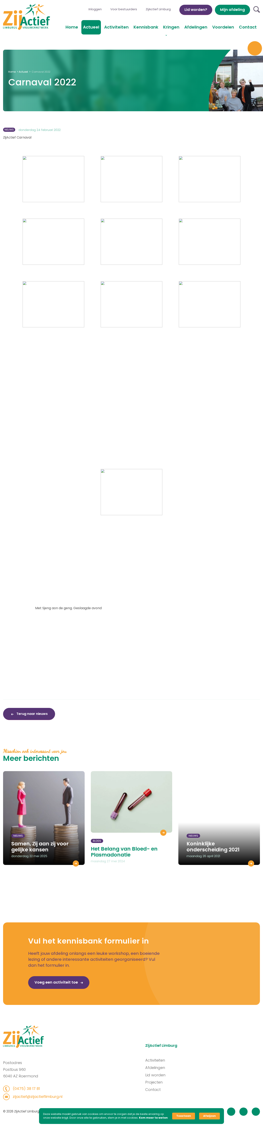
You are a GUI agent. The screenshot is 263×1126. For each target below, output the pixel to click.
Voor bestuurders (123, 9)
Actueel (91, 27)
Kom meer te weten (153, 1118)
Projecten (154, 1082)
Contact (248, 27)
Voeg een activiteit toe (57, 982)
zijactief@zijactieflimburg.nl (37, 1096)
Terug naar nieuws (32, 713)
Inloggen (95, 9)
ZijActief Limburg (158, 9)
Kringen (171, 27)
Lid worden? (196, 9)
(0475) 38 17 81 (26, 1088)
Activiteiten (116, 27)
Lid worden (155, 1075)
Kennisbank (146, 27)
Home (72, 27)
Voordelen (223, 27)
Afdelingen (195, 27)
